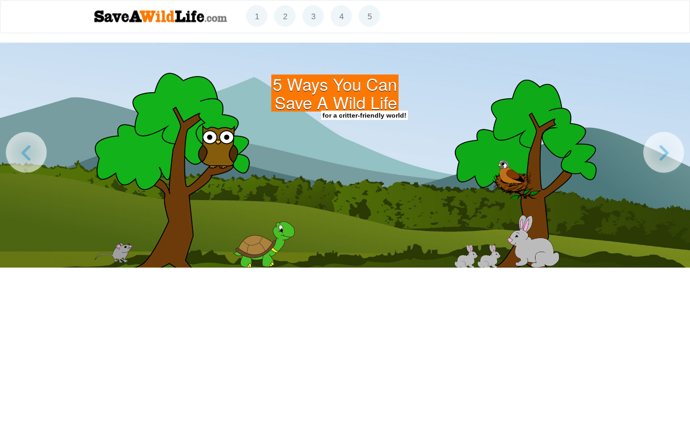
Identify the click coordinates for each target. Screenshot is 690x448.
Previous (26, 153)
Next (664, 153)
